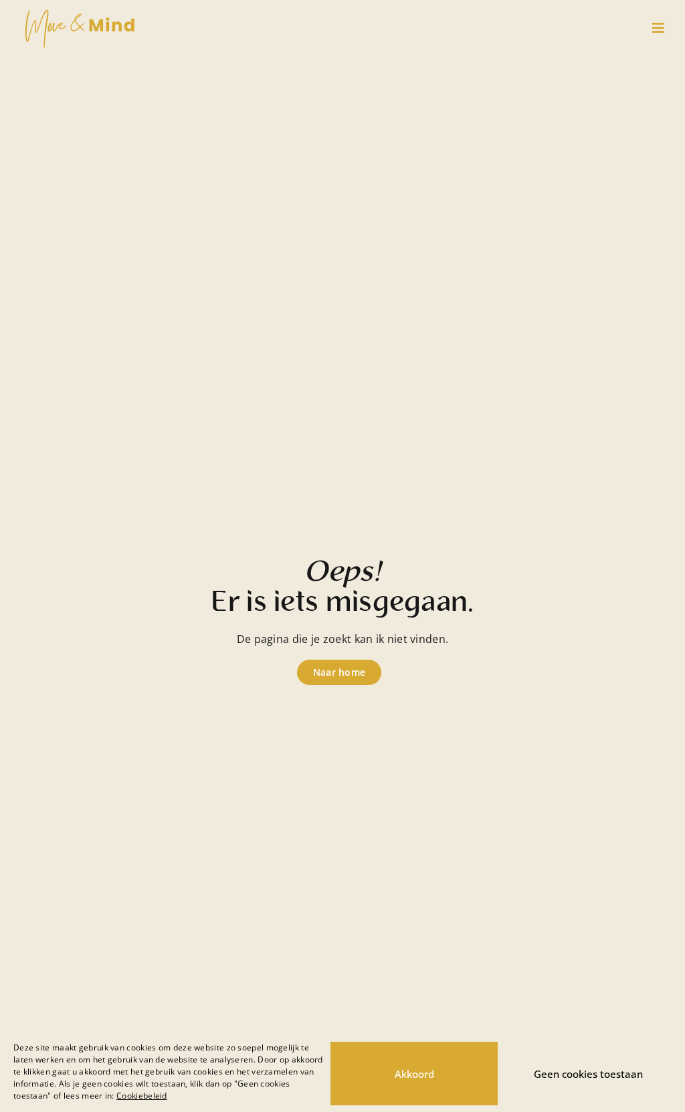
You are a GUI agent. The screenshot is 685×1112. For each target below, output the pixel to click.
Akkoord (414, 1074)
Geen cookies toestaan (588, 1074)
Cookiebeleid (141, 1095)
